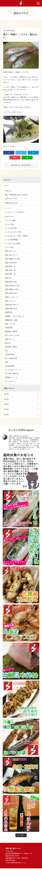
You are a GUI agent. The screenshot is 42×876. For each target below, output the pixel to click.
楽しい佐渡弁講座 (11, 358)
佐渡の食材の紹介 (11, 293)
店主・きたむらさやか (12, 335)
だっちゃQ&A (9, 224)
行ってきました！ (11, 381)
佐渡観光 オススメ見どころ (14, 316)
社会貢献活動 (9, 366)
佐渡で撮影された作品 (12, 259)
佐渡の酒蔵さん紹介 (11, 289)
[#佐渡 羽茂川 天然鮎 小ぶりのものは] (21, 775)
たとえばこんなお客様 (12, 243)
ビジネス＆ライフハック (13, 370)
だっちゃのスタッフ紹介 (13, 232)
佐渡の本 (8, 278)
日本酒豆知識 (9, 354)
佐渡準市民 (8, 312)
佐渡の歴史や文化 (11, 282)
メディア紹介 (9, 247)
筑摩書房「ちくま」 (11, 377)
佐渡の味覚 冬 (10, 266)
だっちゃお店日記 (11, 228)
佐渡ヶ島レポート (11, 255)
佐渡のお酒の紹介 (11, 262)
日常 (6, 350)
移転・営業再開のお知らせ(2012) (16, 195)
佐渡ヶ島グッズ (10, 251)
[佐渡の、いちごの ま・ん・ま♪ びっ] (21, 813)
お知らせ (8, 191)
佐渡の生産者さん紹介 (12, 285)
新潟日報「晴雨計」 (11, 347)
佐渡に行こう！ (10, 339)
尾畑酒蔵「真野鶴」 (11, 331)
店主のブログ (9, 216)
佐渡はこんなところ (11, 297)
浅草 (6, 362)
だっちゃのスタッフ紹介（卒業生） (17, 236)
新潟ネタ (8, 343)
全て (6, 185)
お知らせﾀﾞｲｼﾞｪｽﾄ (11, 198)
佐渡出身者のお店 (11, 308)
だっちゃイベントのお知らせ (14, 212)
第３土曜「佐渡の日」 (12, 373)
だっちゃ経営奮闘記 (11, 240)
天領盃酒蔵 (8, 328)
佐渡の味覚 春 (10, 274)
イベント (8, 208)
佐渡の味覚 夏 (10, 270)
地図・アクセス (10, 324)
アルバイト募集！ (11, 220)
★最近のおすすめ (11, 203)
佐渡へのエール (10, 301)
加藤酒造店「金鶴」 (11, 320)
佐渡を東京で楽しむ (11, 305)
